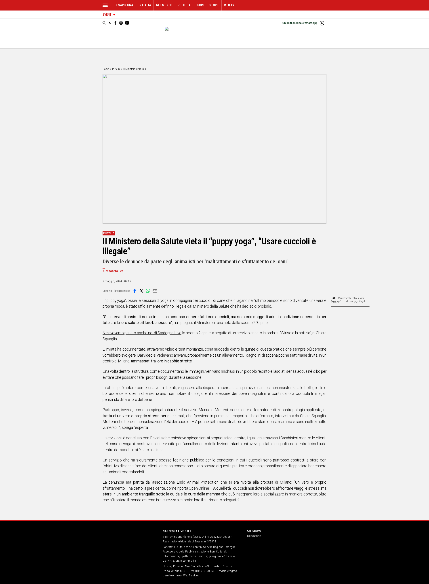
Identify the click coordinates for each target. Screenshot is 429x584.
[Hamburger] (105, 5)
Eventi (107, 15)
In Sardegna (124, 5)
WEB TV (229, 5)
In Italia (145, 5)
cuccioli (345, 301)
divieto (361, 298)
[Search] (104, 23)
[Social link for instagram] (121, 23)
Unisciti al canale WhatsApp (300, 23)
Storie (214, 5)
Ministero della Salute (347, 298)
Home (106, 69)
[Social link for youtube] (127, 23)
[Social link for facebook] (115, 23)
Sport (200, 5)
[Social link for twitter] (109, 23)
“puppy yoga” (336, 301)
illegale (362, 301)
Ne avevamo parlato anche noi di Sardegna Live (142, 333)
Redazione (254, 535)
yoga (356, 301)
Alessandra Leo (113, 271)
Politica (184, 5)
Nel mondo (164, 5)
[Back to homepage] (130, 539)
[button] (134, 291)
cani (351, 301)
